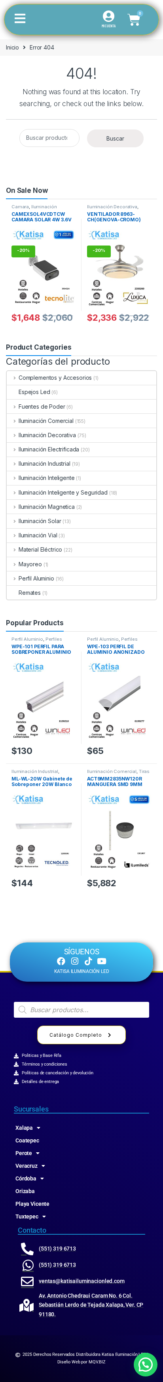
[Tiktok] (88, 961)
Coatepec (27, 1140)
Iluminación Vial (38, 535)
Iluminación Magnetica (47, 506)
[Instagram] (74, 961)
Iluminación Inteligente (47, 477)
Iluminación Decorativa (112, 206)
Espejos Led (34, 391)
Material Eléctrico (40, 549)
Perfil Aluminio (36, 578)
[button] (145, 1364)
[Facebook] (61, 961)
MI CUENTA (109, 25)
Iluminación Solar (40, 521)
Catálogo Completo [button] (75, 1035)
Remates (30, 592)
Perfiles (53, 639)
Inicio (12, 47)
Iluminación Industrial (44, 463)
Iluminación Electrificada (49, 449)
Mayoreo (30, 564)
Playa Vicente (32, 1204)
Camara (20, 206)
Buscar (115, 138)
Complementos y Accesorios (55, 377)
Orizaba (25, 1191)
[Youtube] (102, 961)
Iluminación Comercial (46, 420)
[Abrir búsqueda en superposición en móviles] (81, 1010)
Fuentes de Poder (42, 406)
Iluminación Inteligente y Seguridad (36, 209)
